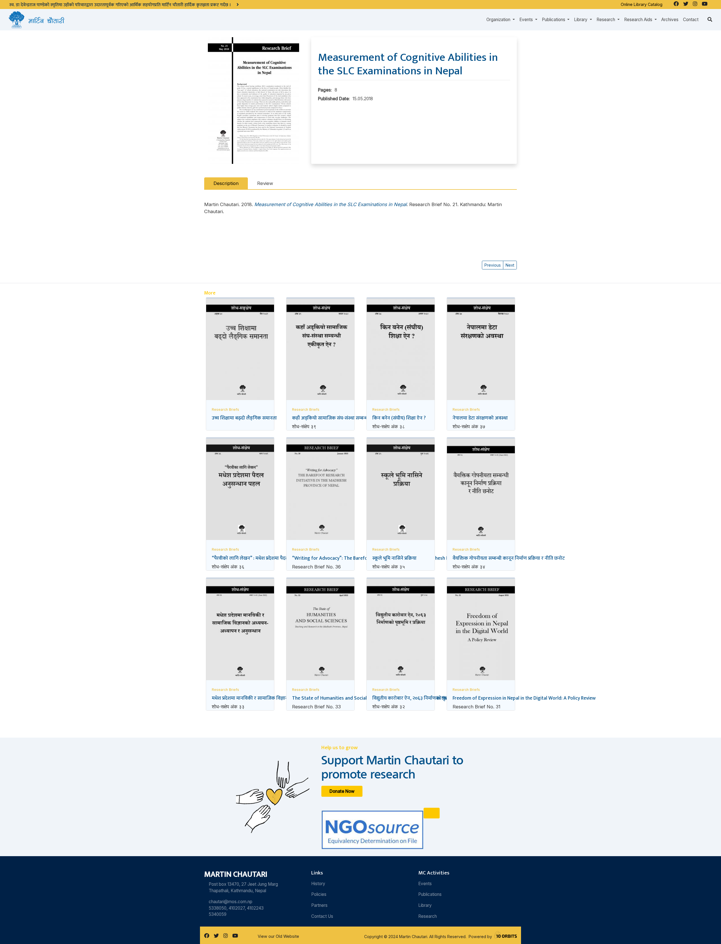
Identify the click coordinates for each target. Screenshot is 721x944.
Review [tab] (265, 183)
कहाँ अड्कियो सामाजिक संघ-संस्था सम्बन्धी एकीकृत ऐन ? (343, 418)
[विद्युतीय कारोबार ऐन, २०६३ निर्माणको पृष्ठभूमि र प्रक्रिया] (401, 632)
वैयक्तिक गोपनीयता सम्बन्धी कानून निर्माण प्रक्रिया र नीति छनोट (509, 558)
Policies (318, 894)
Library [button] (581, 19)
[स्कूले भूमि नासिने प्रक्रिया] (401, 491)
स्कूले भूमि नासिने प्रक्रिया (394, 558)
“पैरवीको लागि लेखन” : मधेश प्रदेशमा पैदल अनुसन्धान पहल (265, 558)
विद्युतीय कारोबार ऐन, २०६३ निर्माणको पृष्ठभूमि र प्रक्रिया (422, 698)
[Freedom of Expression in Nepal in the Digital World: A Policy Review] (481, 630)
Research (427, 916)
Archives (669, 19)
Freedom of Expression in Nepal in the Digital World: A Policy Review (524, 698)
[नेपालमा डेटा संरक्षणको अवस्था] (481, 351)
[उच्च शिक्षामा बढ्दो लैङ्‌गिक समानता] (240, 351)
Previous (492, 265)
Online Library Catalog (641, 4)
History (318, 883)
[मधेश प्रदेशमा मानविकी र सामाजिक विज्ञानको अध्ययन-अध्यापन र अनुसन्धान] (240, 632)
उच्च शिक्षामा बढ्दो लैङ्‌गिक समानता (244, 418)
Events (425, 883)
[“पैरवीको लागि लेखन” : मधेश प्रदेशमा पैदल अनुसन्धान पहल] (240, 490)
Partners (319, 905)
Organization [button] (498, 19)
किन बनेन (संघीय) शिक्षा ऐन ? (399, 418)
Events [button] (526, 19)
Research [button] (606, 19)
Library (425, 905)
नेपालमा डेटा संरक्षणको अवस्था (480, 418)
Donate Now (342, 791)
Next (510, 265)
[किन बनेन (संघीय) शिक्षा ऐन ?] (401, 351)
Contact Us (322, 916)
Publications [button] (554, 19)
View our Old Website (278, 936)
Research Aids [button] (638, 19)
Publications (430, 894)
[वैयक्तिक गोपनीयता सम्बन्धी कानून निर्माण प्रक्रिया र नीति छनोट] (481, 492)
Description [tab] (226, 183)
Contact (690, 19)
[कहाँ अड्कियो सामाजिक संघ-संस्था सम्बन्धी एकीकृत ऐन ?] (320, 351)
